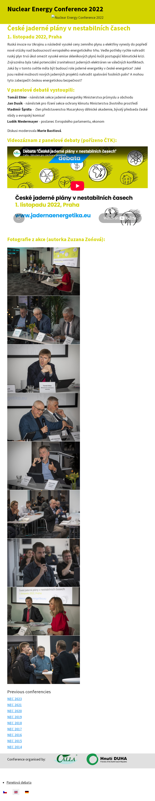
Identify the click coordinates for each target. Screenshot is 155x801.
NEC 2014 (14, 747)
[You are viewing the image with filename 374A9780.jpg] (43, 465)
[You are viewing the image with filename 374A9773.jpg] (43, 417)
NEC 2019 (14, 717)
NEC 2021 (14, 705)
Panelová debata (18, 782)
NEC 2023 (14, 699)
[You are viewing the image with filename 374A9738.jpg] (43, 368)
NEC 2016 (14, 735)
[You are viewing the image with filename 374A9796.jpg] (43, 514)
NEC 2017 (14, 729)
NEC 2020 (14, 711)
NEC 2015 (14, 741)
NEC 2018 (14, 723)
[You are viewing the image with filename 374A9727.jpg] (43, 320)
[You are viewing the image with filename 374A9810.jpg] (43, 611)
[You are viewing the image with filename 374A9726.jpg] (43, 271)
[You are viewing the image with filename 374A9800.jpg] (43, 563)
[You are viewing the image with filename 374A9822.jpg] (43, 660)
